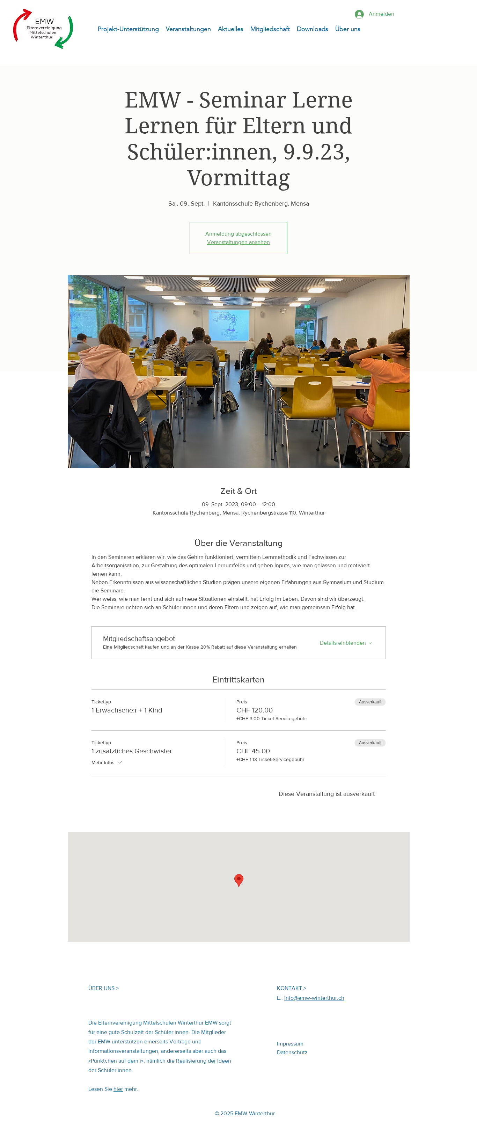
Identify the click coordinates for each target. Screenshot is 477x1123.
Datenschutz (292, 1052)
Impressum (290, 1044)
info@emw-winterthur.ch (314, 998)
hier (118, 1089)
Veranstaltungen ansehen (238, 242)
